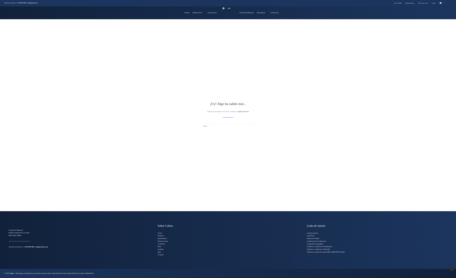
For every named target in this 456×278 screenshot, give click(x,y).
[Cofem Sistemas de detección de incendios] (228, 12)
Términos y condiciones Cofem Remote (319, 246)
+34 (21, 3)
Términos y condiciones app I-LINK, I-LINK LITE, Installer (326, 252)
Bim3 (159, 246)
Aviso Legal (51, 273)
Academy (161, 249)
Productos (197, 13)
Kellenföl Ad (89, 273)
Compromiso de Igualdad (315, 244)
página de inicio (243, 111)
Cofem (186, 13)
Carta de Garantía (312, 233)
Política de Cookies (78, 273)
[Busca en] (228, 126)
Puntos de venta (423, 3)
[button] (451, 3)
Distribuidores (410, 3)
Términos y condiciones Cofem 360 (318, 249)
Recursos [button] (261, 13)
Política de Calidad (313, 238)
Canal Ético (310, 236)
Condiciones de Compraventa (316, 241)
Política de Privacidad (64, 273)
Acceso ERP (397, 3)
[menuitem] (398, 3)
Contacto (274, 13)
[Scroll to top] (451, 269)
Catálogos (212, 13)
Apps (159, 252)
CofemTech (161, 244)
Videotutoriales (246, 13)
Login (434, 3)
